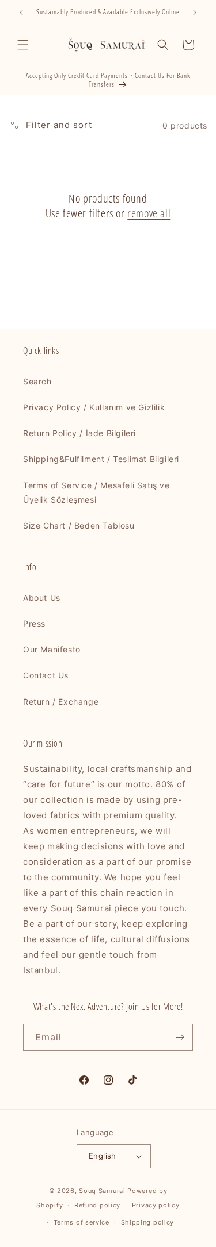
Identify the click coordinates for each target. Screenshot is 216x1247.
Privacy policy (156, 1205)
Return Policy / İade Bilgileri (79, 433)
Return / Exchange (60, 701)
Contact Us (46, 675)
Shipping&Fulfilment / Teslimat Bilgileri (101, 459)
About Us (41, 598)
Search (37, 381)
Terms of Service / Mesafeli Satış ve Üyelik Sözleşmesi (96, 492)
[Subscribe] (179, 1037)
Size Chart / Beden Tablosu (79, 525)
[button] (23, 44)
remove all (148, 213)
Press (34, 623)
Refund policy (97, 1205)
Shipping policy (148, 1222)
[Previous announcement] (21, 12)
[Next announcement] (194, 12)
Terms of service (81, 1222)
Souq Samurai (102, 1191)
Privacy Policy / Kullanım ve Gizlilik (94, 407)
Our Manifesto (52, 649)
